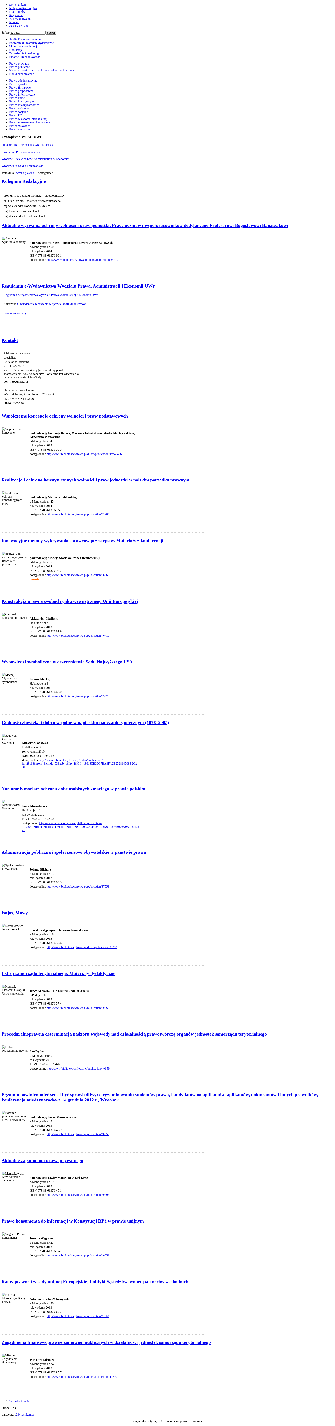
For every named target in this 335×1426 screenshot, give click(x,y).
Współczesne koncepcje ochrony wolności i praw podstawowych (65, 415)
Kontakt (14, 22)
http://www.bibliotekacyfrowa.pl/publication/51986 (78, 514)
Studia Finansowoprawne (25, 39)
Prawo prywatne (19, 63)
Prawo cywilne (18, 84)
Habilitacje (15, 50)
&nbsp (6, 32)
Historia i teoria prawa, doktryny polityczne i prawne (41, 70)
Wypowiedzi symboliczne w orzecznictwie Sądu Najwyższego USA (67, 661)
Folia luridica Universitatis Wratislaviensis (27, 144)
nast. (23, 1414)
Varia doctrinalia (19, 1401)
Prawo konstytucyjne (22, 101)
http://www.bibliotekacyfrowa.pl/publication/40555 (78, 1134)
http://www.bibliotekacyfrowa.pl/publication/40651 (78, 1255)
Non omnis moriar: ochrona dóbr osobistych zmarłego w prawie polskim (73, 788)
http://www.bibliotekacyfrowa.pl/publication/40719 (78, 635)
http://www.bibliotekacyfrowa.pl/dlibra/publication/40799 (82, 1376)
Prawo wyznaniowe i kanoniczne (29, 122)
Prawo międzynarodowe (24, 105)
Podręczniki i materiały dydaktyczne (31, 43)
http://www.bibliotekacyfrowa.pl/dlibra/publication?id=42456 (84, 454)
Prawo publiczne (19, 67)
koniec (30, 1414)
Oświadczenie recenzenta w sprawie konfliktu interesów (51, 304)
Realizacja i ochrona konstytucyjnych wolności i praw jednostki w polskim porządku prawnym (95, 479)
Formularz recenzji (15, 313)
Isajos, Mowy (15, 912)
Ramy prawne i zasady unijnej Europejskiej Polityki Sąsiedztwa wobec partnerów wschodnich (95, 1281)
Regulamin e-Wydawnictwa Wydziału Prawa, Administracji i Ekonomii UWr (78, 285)
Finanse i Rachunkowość (24, 57)
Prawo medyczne (19, 129)
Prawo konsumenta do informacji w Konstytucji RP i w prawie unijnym (73, 1221)
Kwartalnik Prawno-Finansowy (21, 152)
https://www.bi (56, 259)
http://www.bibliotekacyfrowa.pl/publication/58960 (78, 575)
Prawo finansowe (20, 87)
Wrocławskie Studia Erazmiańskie (22, 166)
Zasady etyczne (18, 25)
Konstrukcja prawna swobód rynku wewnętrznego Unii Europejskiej (70, 601)
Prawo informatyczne (22, 94)
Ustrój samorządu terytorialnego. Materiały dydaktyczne (58, 973)
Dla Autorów (17, 11)
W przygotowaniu (20, 18)
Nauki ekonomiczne (21, 74)
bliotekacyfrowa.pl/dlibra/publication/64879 (91, 259)
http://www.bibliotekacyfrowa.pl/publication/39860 (78, 1007)
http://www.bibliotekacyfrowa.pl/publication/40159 (78, 1068)
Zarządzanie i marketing (24, 53)
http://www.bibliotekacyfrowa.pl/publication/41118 (78, 1316)
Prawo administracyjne (23, 80)
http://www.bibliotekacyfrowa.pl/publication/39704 (78, 1194)
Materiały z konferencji (23, 46)
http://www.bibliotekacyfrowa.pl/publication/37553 (78, 886)
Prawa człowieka (19, 125)
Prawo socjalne (18, 112)
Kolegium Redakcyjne (23, 8)
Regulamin (16, 15)
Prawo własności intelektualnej (28, 119)
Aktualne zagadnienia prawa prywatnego (42, 1160)
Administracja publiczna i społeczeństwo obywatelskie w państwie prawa (74, 852)
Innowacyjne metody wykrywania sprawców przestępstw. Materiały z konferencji (82, 540)
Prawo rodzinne (19, 108)
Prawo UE (15, 115)
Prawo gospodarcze (21, 91)
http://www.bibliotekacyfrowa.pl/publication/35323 (78, 696)
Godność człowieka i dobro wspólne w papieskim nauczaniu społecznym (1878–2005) (85, 722)
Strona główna (18, 4)
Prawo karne (17, 98)
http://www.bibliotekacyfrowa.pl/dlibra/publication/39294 (82, 947)
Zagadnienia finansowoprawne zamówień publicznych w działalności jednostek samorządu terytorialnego (106, 1342)
